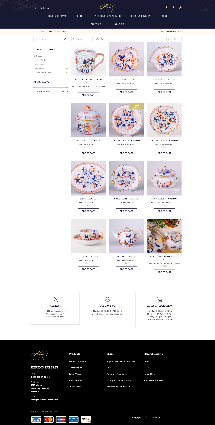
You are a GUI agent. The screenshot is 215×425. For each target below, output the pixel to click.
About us (118, 24)
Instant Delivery (141, 16)
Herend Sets (39, 64)
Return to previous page (172, 31)
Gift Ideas (37, 56)
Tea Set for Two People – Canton (164, 258)
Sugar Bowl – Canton (126, 80)
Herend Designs (40, 60)
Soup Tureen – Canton (164, 199)
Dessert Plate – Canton (126, 141)
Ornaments (38, 68)
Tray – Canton (88, 199)
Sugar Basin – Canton (88, 141)
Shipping (96, 24)
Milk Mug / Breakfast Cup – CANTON (88, 81)
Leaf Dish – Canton (164, 80)
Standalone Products (42, 72)
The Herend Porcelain (108, 16)
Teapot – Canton (126, 257)
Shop (80, 16)
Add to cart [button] (88, 95)
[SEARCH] (65, 39)
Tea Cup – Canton (88, 257)
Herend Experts (57, 16)
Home (36, 31)
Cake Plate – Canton (126, 199)
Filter (65, 91)
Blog (165, 16)
